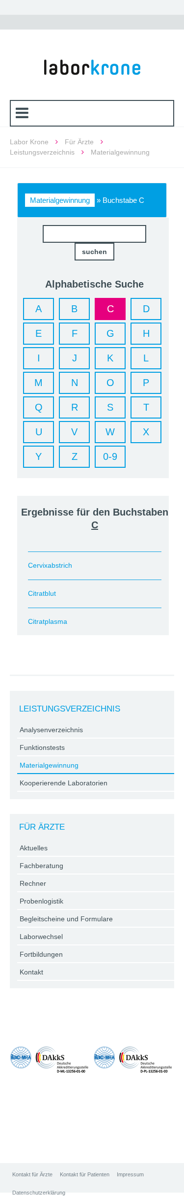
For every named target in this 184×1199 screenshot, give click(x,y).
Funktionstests (42, 747)
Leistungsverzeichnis (42, 152)
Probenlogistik (41, 901)
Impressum (130, 1174)
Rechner (33, 883)
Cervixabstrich (50, 565)
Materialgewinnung (60, 200)
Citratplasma (47, 621)
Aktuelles (34, 848)
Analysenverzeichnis (51, 730)
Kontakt (31, 972)
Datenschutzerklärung (38, 1193)
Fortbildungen (41, 954)
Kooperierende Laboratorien (63, 783)
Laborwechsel (41, 936)
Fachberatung (41, 866)
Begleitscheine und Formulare (66, 919)
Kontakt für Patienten (84, 1174)
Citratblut (42, 593)
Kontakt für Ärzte (32, 1174)
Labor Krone (29, 142)
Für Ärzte (79, 142)
